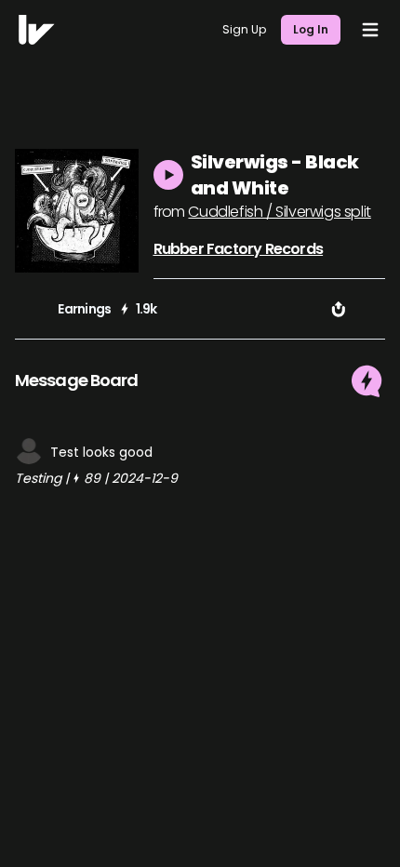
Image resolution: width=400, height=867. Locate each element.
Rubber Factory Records (238, 249)
